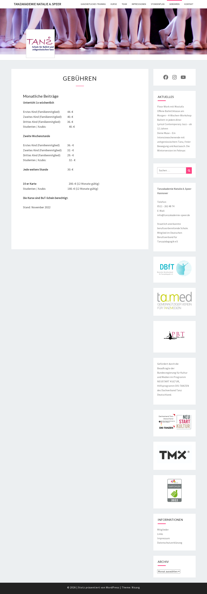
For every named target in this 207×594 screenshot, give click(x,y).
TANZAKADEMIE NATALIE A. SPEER (37, 4)
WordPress (112, 587)
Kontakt (188, 4)
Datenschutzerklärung (169, 542)
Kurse (114, 4)
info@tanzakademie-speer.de (173, 215)
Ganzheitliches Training (93, 4)
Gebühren (174, 4)
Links (160, 534)
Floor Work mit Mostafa (170, 106)
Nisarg (136, 587)
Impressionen (139, 4)
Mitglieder (163, 529)
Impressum (163, 538)
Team (124, 4)
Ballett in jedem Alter (169, 119)
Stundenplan (157, 4)
